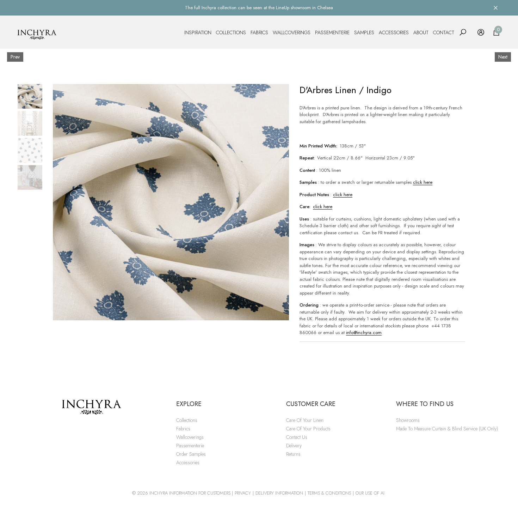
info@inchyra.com (364, 332)
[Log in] (481, 32)
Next (502, 56)
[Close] (495, 8)
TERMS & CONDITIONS (329, 493)
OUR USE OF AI (370, 493)
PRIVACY (243, 493)
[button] (463, 32)
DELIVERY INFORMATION (279, 493)
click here (422, 182)
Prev (15, 56)
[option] (171, 202)
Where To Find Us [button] (425, 404)
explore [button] (189, 404)
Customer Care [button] (310, 404)
